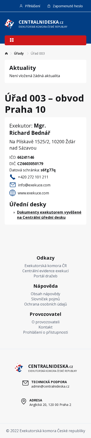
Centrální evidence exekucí (45, 270)
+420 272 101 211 (33, 177)
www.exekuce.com (33, 193)
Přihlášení (32, 6)
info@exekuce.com (34, 185)
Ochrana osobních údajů (45, 304)
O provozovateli (46, 322)
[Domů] (6, 53)
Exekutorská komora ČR (45, 265)
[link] (6, 53)
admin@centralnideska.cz (50, 386)
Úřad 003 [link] (38, 53)
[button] (11, 40)
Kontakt (45, 327)
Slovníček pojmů (45, 299)
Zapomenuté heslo (67, 6)
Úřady (19, 53)
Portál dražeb (45, 276)
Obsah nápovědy (45, 293)
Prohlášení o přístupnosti (45, 332)
